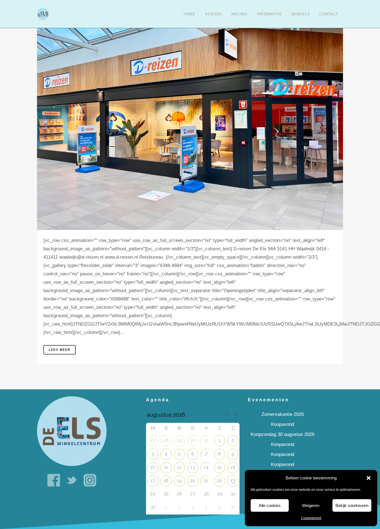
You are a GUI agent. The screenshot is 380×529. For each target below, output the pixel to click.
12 (179, 467)
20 (192, 480)
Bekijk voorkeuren (351, 505)
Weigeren (310, 505)
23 (232, 480)
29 (179, 440)
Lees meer (59, 350)
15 (219, 467)
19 (179, 480)
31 (206, 440)
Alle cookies (270, 505)
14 (206, 467)
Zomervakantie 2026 (282, 414)
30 (192, 440)
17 (152, 480)
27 (152, 440)
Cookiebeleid (311, 518)
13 (193, 467)
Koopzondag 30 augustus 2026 (282, 434)
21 (206, 480)
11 (166, 467)
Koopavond (282, 424)
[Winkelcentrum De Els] (72, 431)
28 (166, 440)
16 (233, 467)
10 (152, 467)
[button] (368, 478)
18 (166, 480)
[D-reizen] (190, 115)
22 (219, 480)
